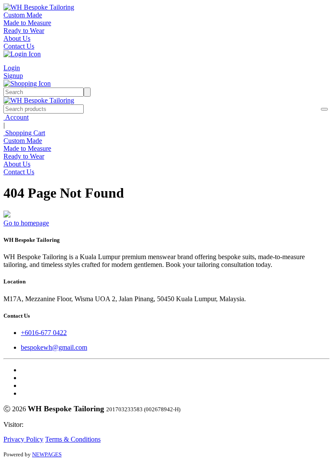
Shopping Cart (24, 133)
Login (11, 68)
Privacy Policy (23, 439)
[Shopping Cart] (27, 84)
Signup (13, 75)
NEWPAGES (47, 454)
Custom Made (22, 15)
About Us (16, 38)
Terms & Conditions (73, 439)
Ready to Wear (23, 30)
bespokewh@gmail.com (54, 347)
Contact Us (18, 46)
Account (16, 117)
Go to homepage (26, 223)
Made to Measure (27, 22)
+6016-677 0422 (44, 332)
